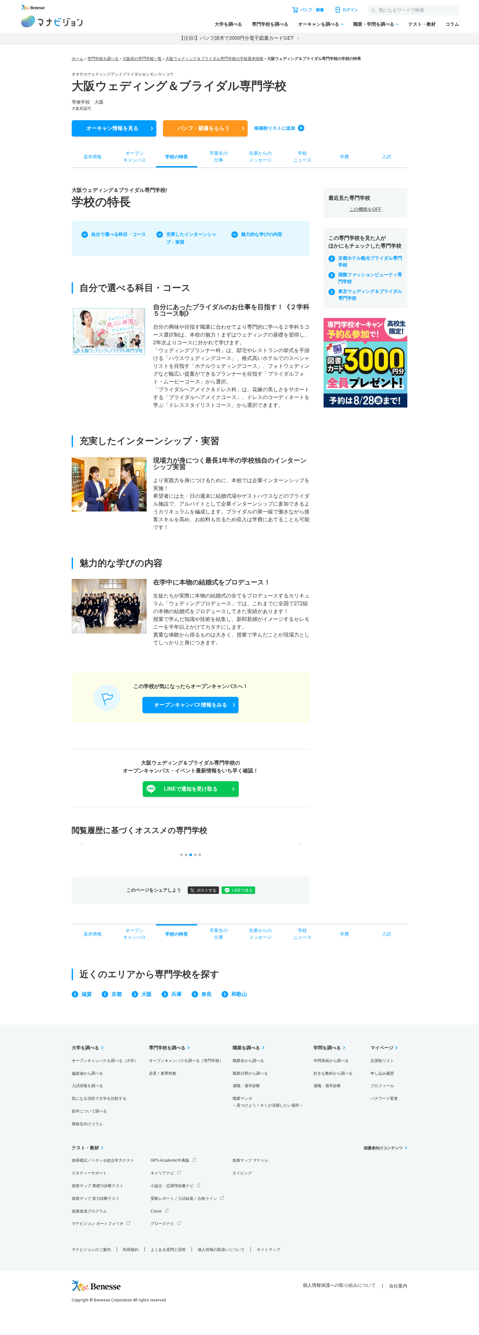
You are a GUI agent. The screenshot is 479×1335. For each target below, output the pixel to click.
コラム (452, 24)
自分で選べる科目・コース (118, 234)
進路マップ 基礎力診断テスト (97, 1186)
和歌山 (239, 994)
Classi (156, 1211)
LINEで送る (242, 890)
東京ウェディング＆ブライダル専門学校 (370, 295)
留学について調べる (89, 1111)
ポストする (206, 890)
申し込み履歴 (382, 1073)
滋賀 (86, 994)
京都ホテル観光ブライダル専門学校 (370, 261)
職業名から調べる (248, 1060)
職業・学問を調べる (373, 24)
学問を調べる (327, 1047)
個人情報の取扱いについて (221, 1249)
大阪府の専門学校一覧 (142, 58)
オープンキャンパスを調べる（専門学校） (186, 1060)
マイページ (381, 1047)
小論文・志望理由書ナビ (172, 1186)
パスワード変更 (384, 1098)
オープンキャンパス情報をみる (190, 705)
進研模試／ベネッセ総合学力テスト (103, 1160)
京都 (116, 994)
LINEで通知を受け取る (191, 789)
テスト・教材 (422, 24)
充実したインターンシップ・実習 (191, 238)
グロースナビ (162, 1223)
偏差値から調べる (87, 1073)
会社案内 (398, 1285)
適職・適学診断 (246, 1086)
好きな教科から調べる (333, 1073)
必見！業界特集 (162, 1073)
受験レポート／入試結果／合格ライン (184, 1198)
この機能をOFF (365, 209)
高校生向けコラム (87, 1124)
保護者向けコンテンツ (383, 1148)
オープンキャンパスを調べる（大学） (105, 1060)
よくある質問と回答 (168, 1249)
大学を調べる (228, 24)
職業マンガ (268, 1102)
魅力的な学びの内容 (261, 234)
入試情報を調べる (87, 1086)
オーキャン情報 (112, 128)
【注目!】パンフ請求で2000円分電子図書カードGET (236, 38)
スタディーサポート (89, 1173)
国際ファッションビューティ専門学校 (370, 278)
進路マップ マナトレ (250, 1160)
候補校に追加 (274, 128)
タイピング (242, 1173)
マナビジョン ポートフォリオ (97, 1223)
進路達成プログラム (89, 1211)
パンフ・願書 (204, 128)
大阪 (146, 994)
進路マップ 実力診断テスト (96, 1198)
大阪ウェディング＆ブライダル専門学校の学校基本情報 (214, 58)
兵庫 (176, 994)
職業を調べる (246, 1047)
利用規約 (130, 1249)
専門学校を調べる (270, 24)
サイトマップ (268, 1249)
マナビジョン (52, 21)
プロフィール (382, 1086)
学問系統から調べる (331, 1060)
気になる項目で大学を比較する (99, 1098)
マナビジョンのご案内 (91, 1249)
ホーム (77, 58)
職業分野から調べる (250, 1073)
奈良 (206, 994)
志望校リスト (382, 1060)
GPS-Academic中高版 (170, 1160)
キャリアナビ (162, 1173)
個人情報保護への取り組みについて (339, 1285)
